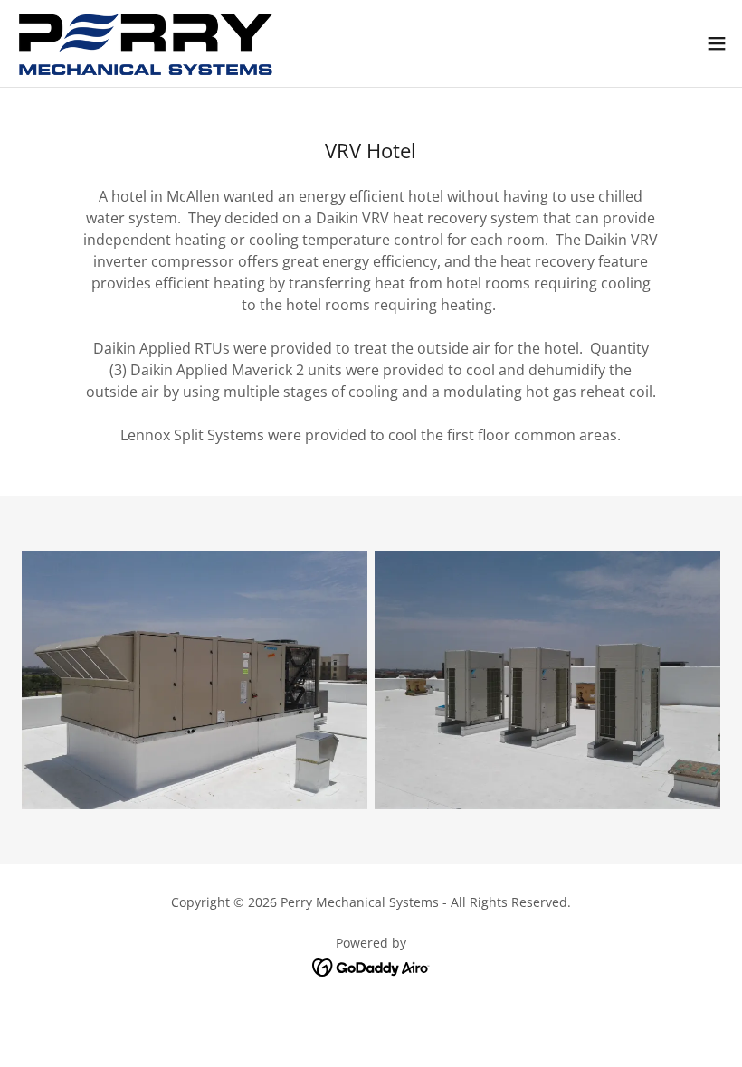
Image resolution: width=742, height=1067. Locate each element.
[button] (717, 43)
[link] (146, 43)
